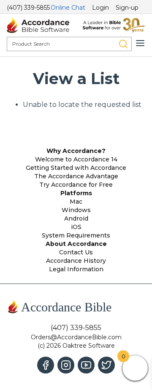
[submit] (123, 44)
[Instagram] (65, 365)
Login (100, 7)
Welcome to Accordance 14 (76, 159)
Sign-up (127, 7)
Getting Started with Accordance (76, 168)
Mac (76, 201)
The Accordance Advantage (76, 176)
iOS (76, 227)
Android (76, 218)
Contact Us (76, 252)
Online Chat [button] (68, 7)
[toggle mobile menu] (140, 43)
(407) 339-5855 (28, 7)
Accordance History (76, 261)
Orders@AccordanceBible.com (76, 337)
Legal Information (76, 269)
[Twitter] (106, 365)
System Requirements (76, 235)
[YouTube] (86, 365)
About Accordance (76, 244)
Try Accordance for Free (76, 184)
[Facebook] (45, 365)
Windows (76, 210)
